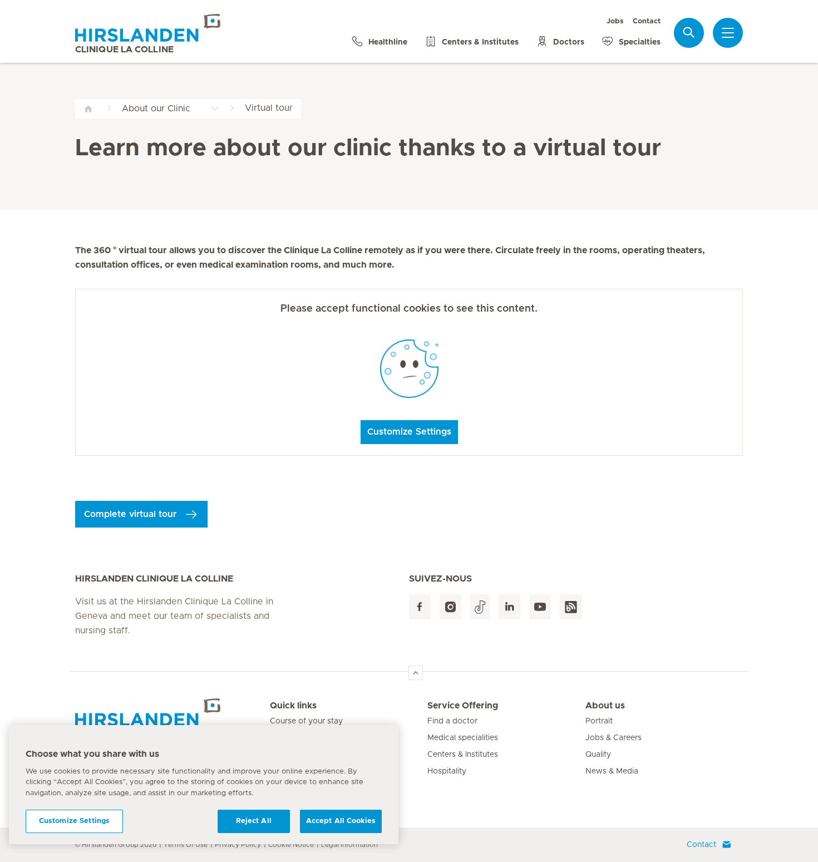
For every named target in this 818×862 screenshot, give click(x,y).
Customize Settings (409, 431)
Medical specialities (462, 738)
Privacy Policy (238, 844)
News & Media (611, 771)
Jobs (615, 21)
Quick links (293, 705)
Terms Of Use (186, 844)
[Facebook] (420, 606)
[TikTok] (480, 606)
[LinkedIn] (509, 606)
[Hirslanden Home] (172, 712)
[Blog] (571, 606)
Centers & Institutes (462, 754)
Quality (598, 754)
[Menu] (728, 33)
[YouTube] (540, 606)
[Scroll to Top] (415, 672)
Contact (647, 21)
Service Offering (462, 705)
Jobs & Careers (613, 738)
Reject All (254, 821)
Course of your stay (306, 721)
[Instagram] (450, 606)
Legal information (349, 844)
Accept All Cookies (341, 821)
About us (605, 705)
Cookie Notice (291, 844)
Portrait (599, 721)
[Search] (689, 32)
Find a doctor (452, 721)
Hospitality (446, 771)
